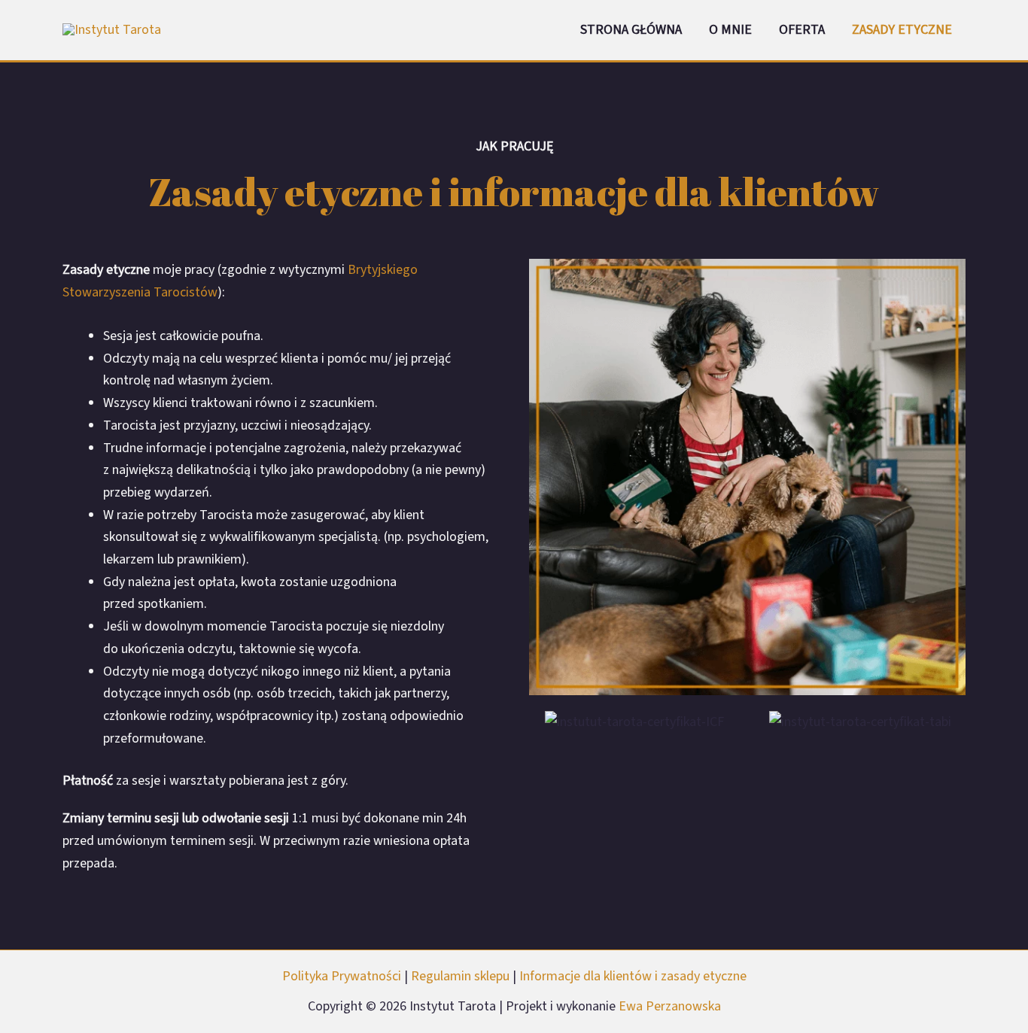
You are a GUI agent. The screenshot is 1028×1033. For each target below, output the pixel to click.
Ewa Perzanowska (670, 1006)
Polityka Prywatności (343, 976)
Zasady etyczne (902, 29)
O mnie (730, 29)
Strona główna (631, 29)
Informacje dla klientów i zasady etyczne (633, 976)
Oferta (802, 29)
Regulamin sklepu (461, 976)
